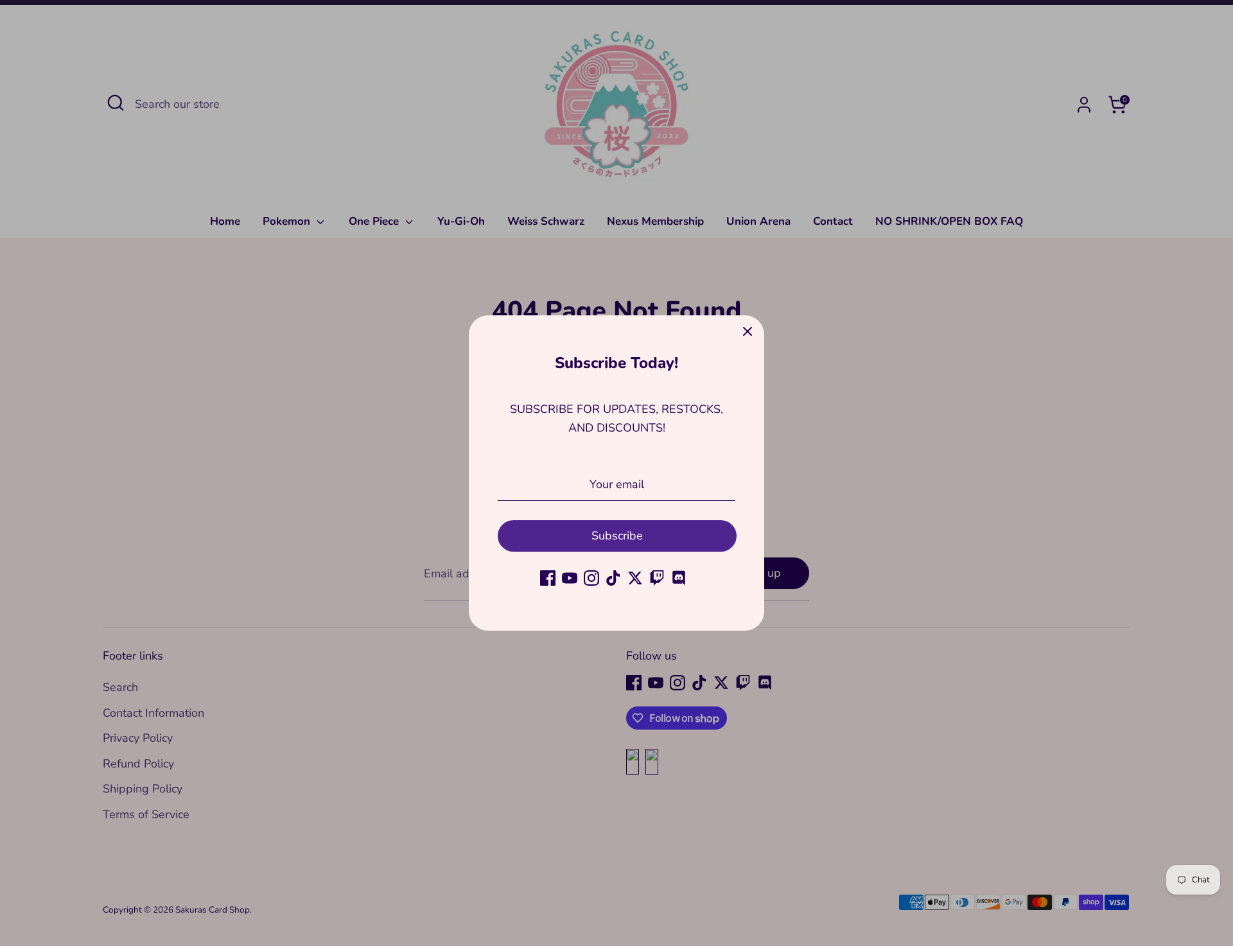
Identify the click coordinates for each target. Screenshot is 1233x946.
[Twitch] (657, 578)
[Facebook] (547, 578)
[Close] (747, 332)
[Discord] (678, 578)
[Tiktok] (613, 578)
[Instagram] (591, 578)
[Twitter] (635, 578)
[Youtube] (569, 578)
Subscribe (617, 535)
